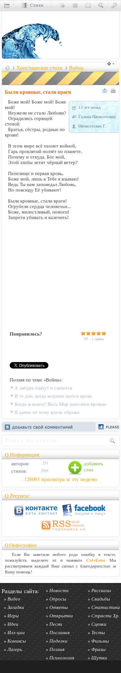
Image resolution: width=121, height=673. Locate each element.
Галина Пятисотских (97, 116)
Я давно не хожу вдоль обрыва (47, 412)
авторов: (19, 463)
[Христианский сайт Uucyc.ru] (34, 57)
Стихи (35, 5)
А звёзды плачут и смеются (43, 388)
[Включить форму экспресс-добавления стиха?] (112, 63)
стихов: (18, 471)
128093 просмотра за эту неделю (60, 479)
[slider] (93, 333)
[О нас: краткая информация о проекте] (62, 5)
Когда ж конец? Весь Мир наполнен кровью (60, 404)
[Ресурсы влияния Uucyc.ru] (7, 67)
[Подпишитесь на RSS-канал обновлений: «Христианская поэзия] (60, 532)
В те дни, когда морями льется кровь (53, 396)
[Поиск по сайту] (101, 5)
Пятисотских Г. (92, 126)
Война (76, 67)
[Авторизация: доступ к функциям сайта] (114, 5)
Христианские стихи (39, 67)
